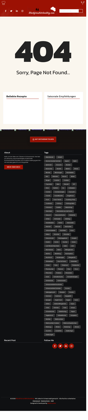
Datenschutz (45, 401)
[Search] (81, 11)
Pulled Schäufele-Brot (71, 115)
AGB (52, 401)
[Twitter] (11, 11)
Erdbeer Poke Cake (13, 115)
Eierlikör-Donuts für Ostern (53, 114)
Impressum (36, 401)
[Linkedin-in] (16, 11)
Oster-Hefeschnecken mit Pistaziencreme (31, 113)
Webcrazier (52, 403)
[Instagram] (22, 11)
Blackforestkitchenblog (25, 398)
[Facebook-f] (5, 11)
